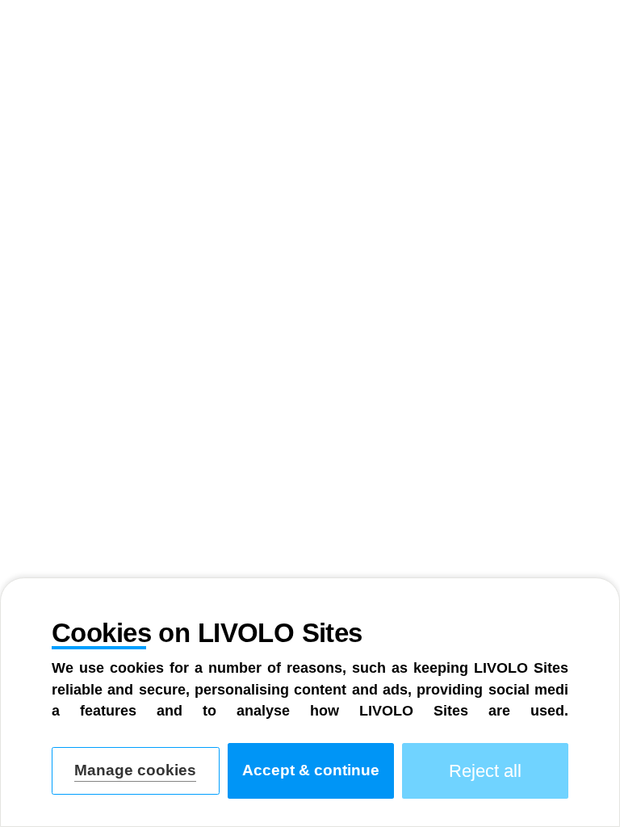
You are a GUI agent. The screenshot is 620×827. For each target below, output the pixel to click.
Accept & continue (310, 770)
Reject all (485, 771)
